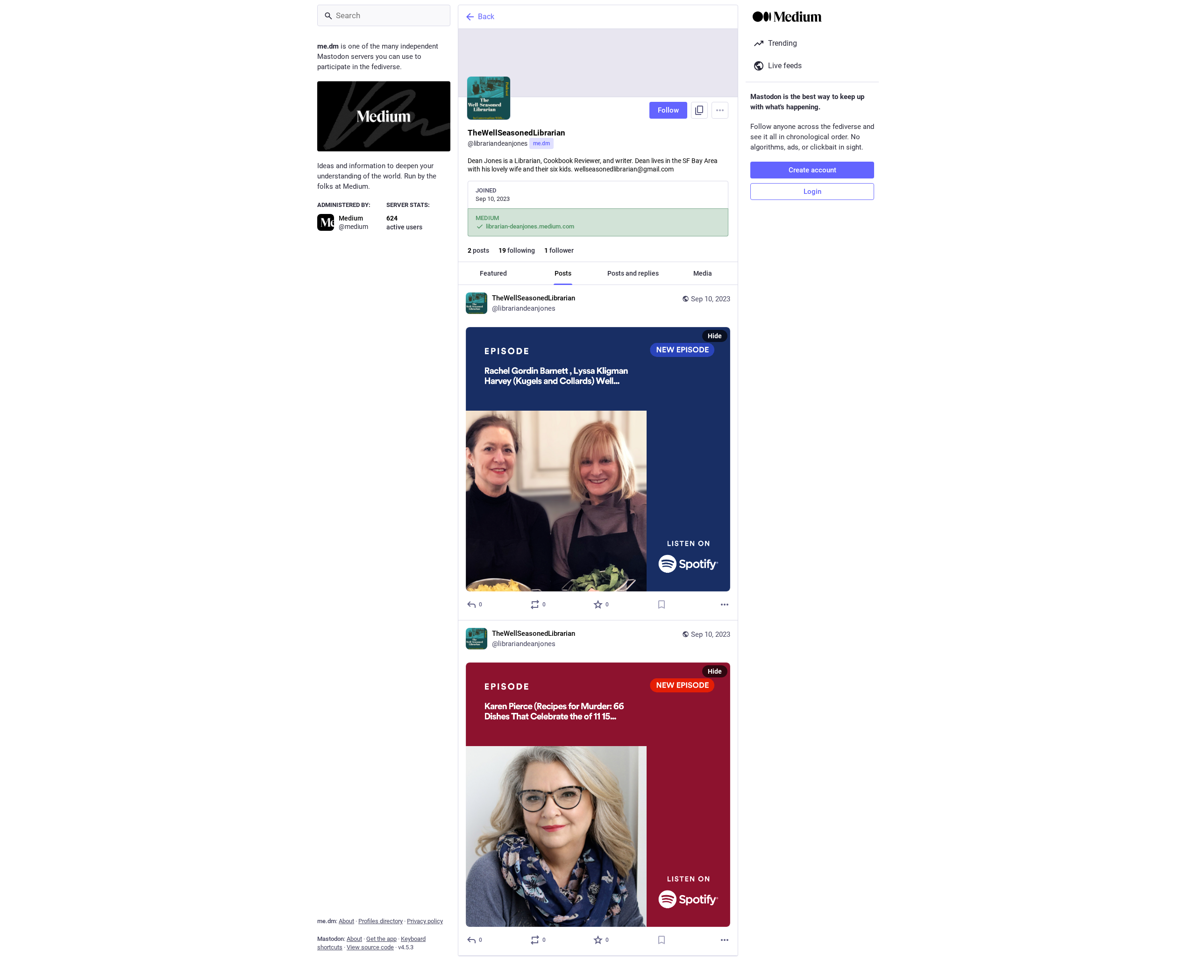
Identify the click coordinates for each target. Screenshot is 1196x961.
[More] (724, 604)
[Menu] (720, 110)
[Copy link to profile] (699, 110)
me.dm (541, 143)
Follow (668, 110)
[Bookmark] (661, 604)
